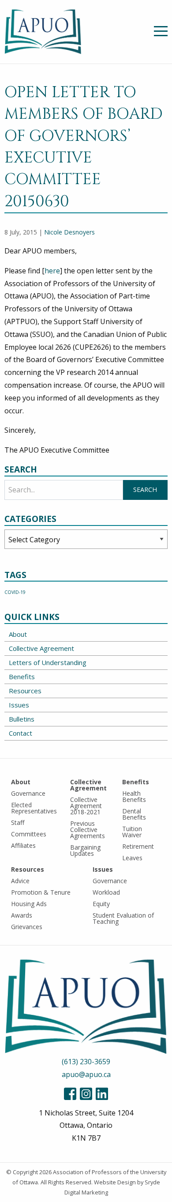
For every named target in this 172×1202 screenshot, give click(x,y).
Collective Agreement (41, 648)
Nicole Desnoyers (69, 232)
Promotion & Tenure (41, 892)
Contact (20, 733)
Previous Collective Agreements (87, 829)
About (18, 634)
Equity (101, 904)
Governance (28, 793)
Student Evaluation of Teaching (123, 918)
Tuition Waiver (132, 831)
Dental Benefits (134, 814)
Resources (25, 690)
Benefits (22, 676)
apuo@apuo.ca (86, 1074)
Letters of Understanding (47, 662)
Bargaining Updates (85, 850)
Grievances (26, 926)
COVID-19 (15, 592)
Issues (19, 704)
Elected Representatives (34, 808)
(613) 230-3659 (86, 1061)
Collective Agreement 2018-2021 (86, 805)
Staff (17, 822)
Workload (106, 892)
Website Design (115, 1182)
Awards (21, 915)
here (52, 271)
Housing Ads (29, 904)
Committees (28, 834)
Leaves (132, 858)
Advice (20, 881)
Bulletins (21, 718)
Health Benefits (134, 796)
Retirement (138, 846)
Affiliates (23, 845)
